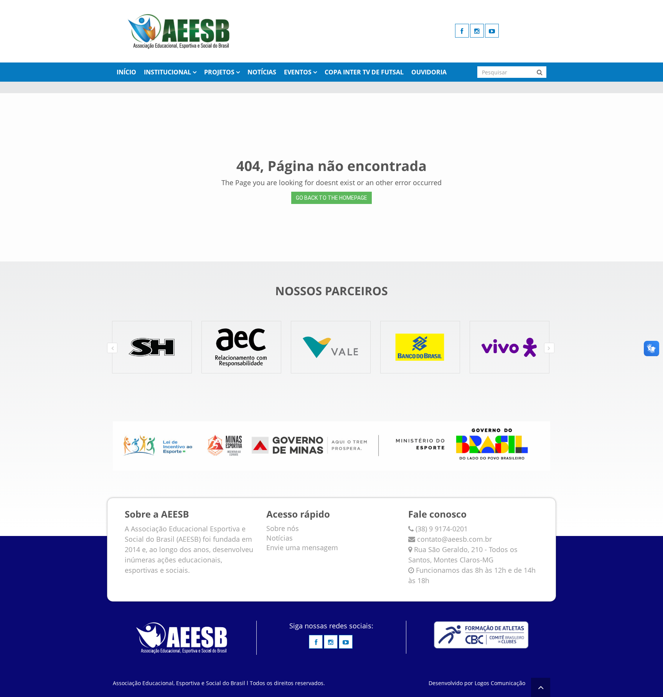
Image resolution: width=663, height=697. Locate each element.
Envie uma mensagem (302, 547)
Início (126, 72)
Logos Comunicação (500, 683)
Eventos (298, 72)
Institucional (167, 72)
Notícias (261, 72)
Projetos (219, 72)
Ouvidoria (429, 72)
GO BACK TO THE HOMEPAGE (331, 198)
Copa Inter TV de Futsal (364, 72)
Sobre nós (282, 528)
